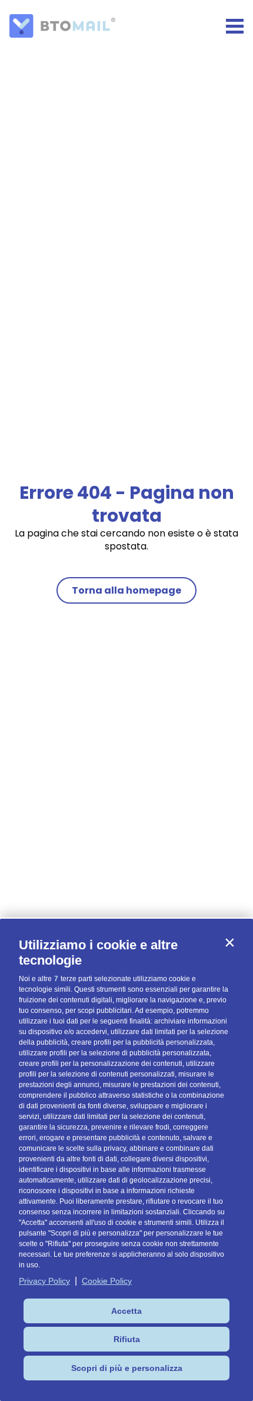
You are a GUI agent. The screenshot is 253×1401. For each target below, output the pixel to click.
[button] (229, 942)
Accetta (126, 1311)
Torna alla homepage (126, 590)
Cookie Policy (107, 1281)
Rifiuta (127, 1339)
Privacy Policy (44, 1281)
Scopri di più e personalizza (126, 1368)
